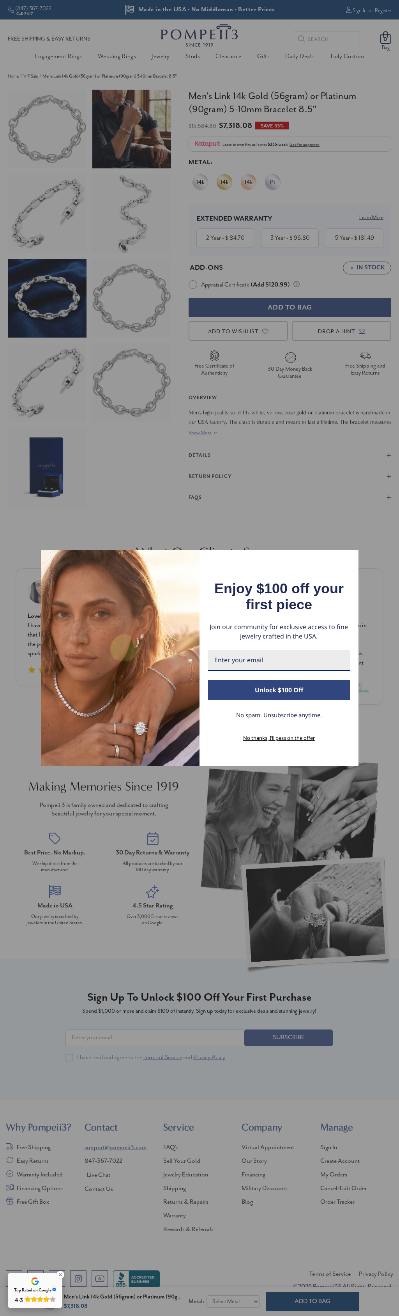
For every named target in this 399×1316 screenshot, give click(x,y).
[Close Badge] (60, 1275)
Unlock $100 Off (279, 690)
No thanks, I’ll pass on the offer (279, 737)
